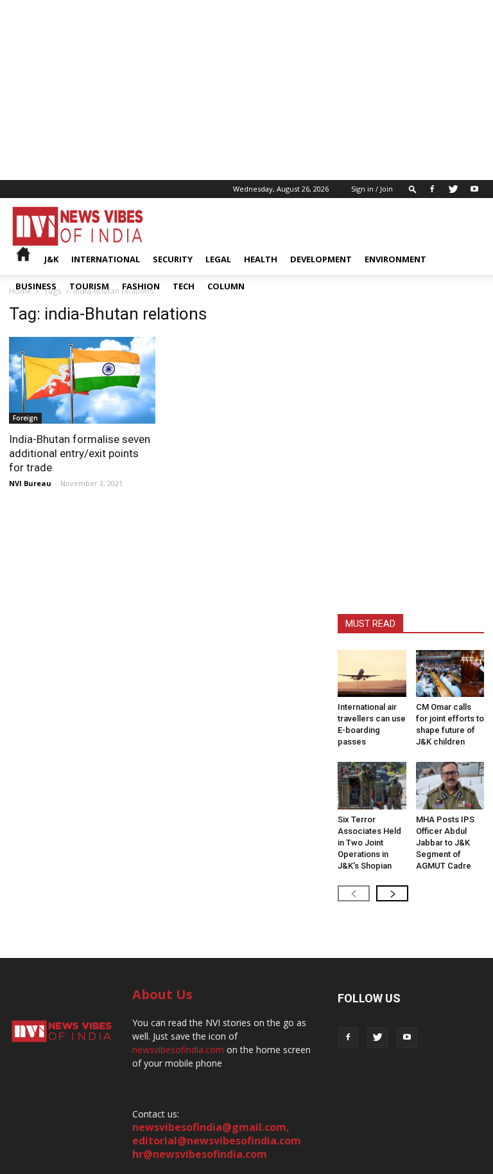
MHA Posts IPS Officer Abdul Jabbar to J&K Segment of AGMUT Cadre (445, 843)
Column (226, 286)
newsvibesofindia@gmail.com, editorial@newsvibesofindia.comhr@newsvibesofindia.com (216, 1140)
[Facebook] (432, 189)
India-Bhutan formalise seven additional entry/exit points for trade (79, 453)
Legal (218, 259)
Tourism (89, 286)
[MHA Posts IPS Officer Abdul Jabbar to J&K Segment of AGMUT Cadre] (450, 785)
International (105, 259)
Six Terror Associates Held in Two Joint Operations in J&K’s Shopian (369, 843)
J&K (51, 259)
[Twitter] (453, 189)
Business (35, 286)
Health (260, 259)
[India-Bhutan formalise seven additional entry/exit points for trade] (82, 380)
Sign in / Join (372, 189)
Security (173, 259)
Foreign (25, 417)
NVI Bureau (30, 483)
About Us (162, 994)
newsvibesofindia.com (178, 1049)
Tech (184, 286)
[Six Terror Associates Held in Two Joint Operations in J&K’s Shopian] (372, 785)
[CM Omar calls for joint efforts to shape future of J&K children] (450, 673)
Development (321, 259)
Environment (395, 259)
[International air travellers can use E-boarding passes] (372, 673)
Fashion (141, 286)
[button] (412, 189)
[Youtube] (474, 189)
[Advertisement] (246, 90)
